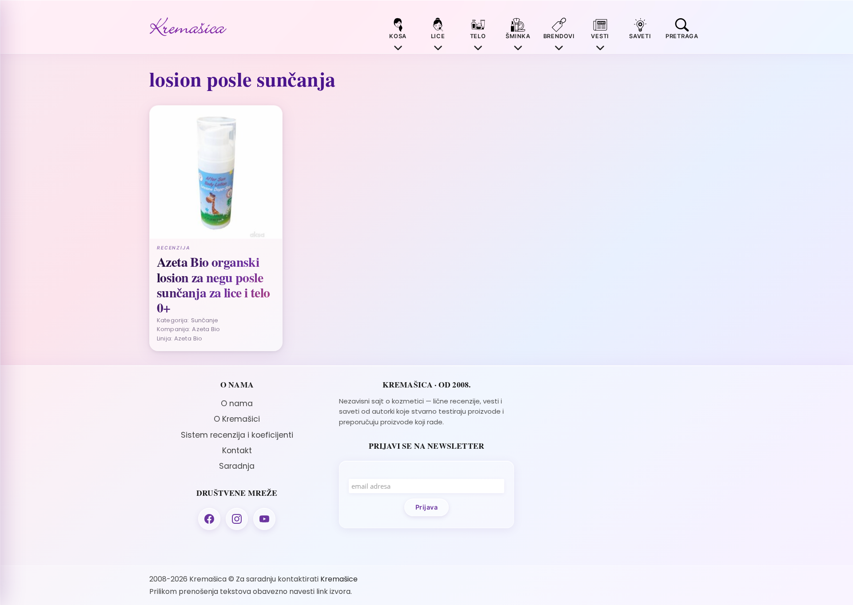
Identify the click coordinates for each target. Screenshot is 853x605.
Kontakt (237, 450)
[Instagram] (237, 519)
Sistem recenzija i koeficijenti (237, 435)
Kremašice (339, 579)
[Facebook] (209, 519)
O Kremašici (237, 419)
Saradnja (237, 466)
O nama (237, 403)
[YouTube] (264, 519)
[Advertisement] (616, 442)
